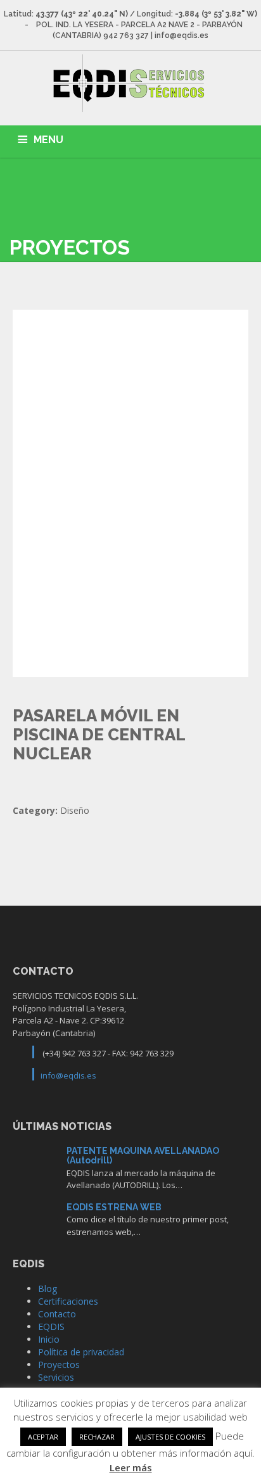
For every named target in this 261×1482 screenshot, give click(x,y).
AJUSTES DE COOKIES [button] (170, 1436)
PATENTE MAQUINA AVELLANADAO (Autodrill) (143, 1155)
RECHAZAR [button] (97, 1436)
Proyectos (59, 1364)
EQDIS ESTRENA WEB (114, 1207)
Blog (47, 1288)
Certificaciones (68, 1301)
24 (35, 1222)
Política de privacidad (81, 1352)
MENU (48, 140)
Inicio (49, 1339)
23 (35, 1165)
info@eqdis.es (68, 1075)
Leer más (131, 1467)
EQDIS (51, 1326)
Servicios (56, 1377)
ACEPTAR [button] (43, 1436)
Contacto (57, 1314)
